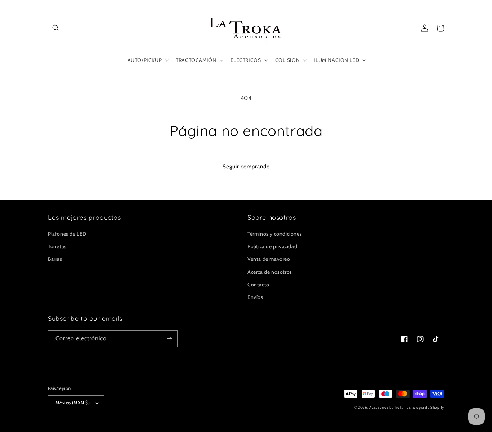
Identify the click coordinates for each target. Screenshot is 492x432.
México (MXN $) (72, 402)
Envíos (255, 297)
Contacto (258, 284)
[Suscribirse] (169, 338)
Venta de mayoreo (268, 259)
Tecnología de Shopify (424, 407)
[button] (56, 28)
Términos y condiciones (274, 234)
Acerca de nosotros (269, 272)
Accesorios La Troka (386, 407)
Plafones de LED (67, 234)
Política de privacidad (272, 246)
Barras (55, 259)
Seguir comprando (246, 166)
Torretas (57, 246)
